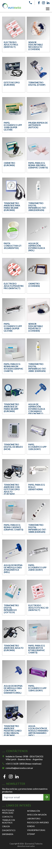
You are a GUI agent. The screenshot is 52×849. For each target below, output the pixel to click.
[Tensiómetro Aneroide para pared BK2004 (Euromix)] (13, 189)
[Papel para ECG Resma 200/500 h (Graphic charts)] (38, 148)
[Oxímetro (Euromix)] (13, 148)
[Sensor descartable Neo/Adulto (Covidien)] (38, 28)
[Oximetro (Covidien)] (38, 269)
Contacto (7, 817)
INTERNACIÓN (33, 811)
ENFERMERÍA (7, 834)
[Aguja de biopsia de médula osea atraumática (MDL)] (13, 551)
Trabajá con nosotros (8, 821)
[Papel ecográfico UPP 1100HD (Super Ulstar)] (13, 309)
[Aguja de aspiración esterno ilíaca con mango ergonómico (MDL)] (38, 390)
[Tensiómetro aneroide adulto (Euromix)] (13, 631)
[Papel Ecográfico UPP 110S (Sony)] (38, 430)
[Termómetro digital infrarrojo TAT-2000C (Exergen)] (38, 350)
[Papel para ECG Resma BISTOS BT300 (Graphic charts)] (38, 631)
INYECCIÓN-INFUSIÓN (37, 815)
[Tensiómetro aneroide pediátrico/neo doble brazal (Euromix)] (13, 712)
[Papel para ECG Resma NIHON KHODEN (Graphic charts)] (13, 350)
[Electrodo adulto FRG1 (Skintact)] (13, 28)
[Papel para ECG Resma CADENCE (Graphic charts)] (13, 510)
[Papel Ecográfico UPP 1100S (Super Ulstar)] (13, 108)
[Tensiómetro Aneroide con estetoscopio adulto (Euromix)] (13, 470)
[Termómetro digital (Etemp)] (38, 68)
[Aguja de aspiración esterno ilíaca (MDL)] (38, 229)
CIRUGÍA (6, 826)
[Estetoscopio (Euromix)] (13, 68)
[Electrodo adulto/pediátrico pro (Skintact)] (13, 269)
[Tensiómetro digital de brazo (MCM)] (13, 430)
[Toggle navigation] (47, 9)
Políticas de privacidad (8, 811)
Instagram (43, 2)
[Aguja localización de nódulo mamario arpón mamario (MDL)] (38, 712)
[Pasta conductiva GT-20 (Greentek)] (13, 229)
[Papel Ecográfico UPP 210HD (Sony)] (38, 551)
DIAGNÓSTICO (8, 830)
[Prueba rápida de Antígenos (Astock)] (38, 108)
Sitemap (31, 834)
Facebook (39, 2)
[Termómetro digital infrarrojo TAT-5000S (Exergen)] (38, 510)
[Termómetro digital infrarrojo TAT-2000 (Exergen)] (38, 189)
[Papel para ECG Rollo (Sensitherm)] (38, 470)
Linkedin (48, 2)
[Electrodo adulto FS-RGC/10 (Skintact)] (38, 591)
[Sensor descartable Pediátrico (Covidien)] (38, 309)
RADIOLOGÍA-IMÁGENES (38, 822)
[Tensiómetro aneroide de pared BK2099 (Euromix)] (13, 390)
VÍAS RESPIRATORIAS (36, 830)
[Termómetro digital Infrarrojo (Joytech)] (13, 591)
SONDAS (31, 826)
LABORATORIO (33, 818)
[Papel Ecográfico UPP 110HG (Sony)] (38, 671)
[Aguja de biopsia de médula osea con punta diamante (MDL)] (13, 671)
